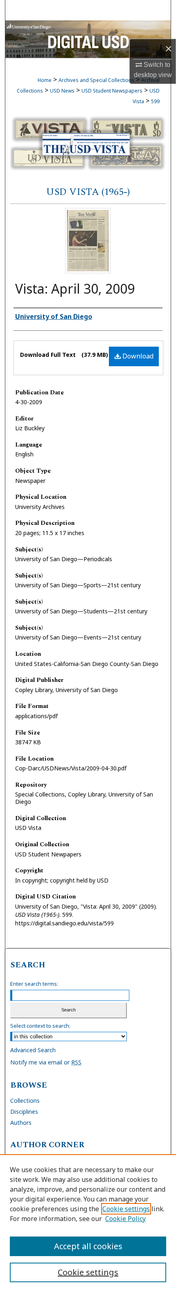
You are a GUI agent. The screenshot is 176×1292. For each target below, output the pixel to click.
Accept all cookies (88, 1246)
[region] (88, 1223)
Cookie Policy (125, 1218)
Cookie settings (126, 1208)
